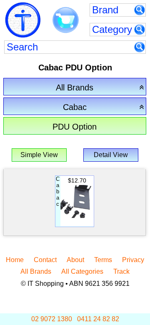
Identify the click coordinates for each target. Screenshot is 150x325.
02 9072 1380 (51, 318)
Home (15, 259)
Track (121, 271)
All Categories (82, 271)
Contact (45, 259)
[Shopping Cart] (65, 20)
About (75, 259)
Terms (103, 259)
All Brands (35, 271)
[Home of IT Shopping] (23, 20)
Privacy (133, 259)
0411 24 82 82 (98, 318)
